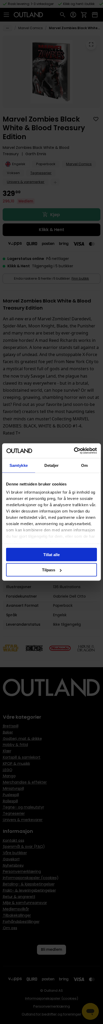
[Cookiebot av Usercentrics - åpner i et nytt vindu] (74, 450)
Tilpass (48, 570)
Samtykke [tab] (19, 465)
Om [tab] (84, 465)
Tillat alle (51, 554)
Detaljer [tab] (51, 465)
